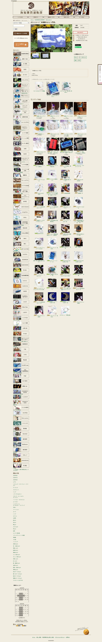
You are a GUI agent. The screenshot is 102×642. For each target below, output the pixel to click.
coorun (14, 283)
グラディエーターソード (53, 288)
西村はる (15, 404)
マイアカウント (21, 20)
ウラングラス (16, 82)
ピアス (14, 482)
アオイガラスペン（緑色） (41, 316)
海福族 (14, 537)
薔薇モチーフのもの (17, 578)
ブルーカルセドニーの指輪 (39, 91)
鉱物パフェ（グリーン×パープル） (41, 117)
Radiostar (15, 446)
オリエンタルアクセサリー (19, 109)
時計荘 (14, 362)
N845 (14, 241)
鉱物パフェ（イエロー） (68, 117)
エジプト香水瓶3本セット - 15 (54, 207)
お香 (14, 151)
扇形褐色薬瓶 (67, 193)
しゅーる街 (15, 325)
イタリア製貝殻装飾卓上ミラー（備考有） (52, 235)
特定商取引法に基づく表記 (81, 40)
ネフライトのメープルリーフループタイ (66, 275)
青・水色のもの (16, 546)
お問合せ (66, 17)
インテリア (15, 541)
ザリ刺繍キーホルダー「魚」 (53, 275)
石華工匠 (15, 330)
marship (14, 415)
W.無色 (14, 468)
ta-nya (14, 336)
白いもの (15, 561)
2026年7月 (15, 477)
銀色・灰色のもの (17, 567)
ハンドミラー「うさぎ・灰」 (67, 221)
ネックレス (15, 487)
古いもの (15, 77)
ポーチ (14, 511)
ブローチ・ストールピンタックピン (18, 497)
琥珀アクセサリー (17, 98)
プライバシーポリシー (60, 637)
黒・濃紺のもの (16, 563)
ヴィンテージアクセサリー (19, 87)
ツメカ (14, 357)
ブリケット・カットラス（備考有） (40, 166)
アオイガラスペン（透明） (80, 303)
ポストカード (49, 19)
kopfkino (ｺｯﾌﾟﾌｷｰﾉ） (17, 299)
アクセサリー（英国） (18, 114)
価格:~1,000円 (77, 60)
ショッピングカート (81, 17)
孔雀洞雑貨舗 (16, 278)
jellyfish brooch (40, 233)
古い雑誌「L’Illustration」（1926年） (80, 152)
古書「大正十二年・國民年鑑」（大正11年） (53, 152)
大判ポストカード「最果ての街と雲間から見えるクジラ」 (66, 152)
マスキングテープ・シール (19, 161)
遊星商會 (15, 441)
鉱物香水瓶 (15, 119)
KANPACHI (15, 262)
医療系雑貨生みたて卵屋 (18, 225)
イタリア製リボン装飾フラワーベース (66, 289)
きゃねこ (15, 272)
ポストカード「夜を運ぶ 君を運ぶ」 (66, 91)
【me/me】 (15, 436)
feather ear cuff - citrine (41, 194)
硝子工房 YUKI (16, 251)
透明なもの (15, 569)
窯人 (14, 246)
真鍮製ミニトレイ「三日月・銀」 (53, 302)
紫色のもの (15, 552)
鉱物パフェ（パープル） (55, 117)
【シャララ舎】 (16, 320)
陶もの (14, 524)
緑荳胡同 (15, 452)
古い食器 (15, 66)
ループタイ (15, 501)
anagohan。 (15, 214)
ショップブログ (51, 17)
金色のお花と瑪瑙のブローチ (67, 235)
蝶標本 (14, 177)
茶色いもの (15, 558)
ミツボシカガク (16, 425)
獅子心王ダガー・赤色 (79, 275)
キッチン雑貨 (16, 145)
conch (14, 304)
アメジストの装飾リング (53, 180)
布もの (14, 522)
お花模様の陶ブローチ (67, 180)
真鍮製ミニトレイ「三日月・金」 (66, 302)
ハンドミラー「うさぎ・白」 (41, 275)
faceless (14, 462)
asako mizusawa (16, 209)
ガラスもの (15, 526)
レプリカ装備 (16, 167)
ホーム (20, 17)
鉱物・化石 (15, 61)
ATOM (24, 625)
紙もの (14, 520)
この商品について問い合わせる (81, 35)
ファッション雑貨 (17, 140)
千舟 (14, 351)
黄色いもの (15, 548)
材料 (14, 531)
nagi (14, 378)
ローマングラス (16, 124)
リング (14, 491)
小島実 (14, 293)
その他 (14, 539)
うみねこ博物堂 (16, 235)
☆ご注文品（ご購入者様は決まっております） (21, 470)
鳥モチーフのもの (17, 571)
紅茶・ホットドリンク (18, 72)
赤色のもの (15, 543)
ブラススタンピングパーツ (19, 198)
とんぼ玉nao (15, 367)
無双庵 (14, 431)
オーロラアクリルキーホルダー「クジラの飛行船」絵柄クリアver (52, 194)
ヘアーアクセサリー (17, 494)
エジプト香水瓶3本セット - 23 (80, 289)
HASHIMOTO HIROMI (18, 394)
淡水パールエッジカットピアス (55, 134)
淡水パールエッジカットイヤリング (41, 152)
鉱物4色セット (41, 134)
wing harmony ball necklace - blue (66, 261)
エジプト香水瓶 (16, 188)
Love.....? (15, 457)
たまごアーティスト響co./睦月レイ (20, 341)
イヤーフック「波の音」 (54, 316)
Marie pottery (15, 420)
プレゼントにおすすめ (18, 580)
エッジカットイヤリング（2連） (68, 134)
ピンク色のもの (16, 554)
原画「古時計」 (78, 247)
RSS (18, 625)
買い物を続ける (81, 38)
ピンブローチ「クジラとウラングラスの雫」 (39, 289)
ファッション (16, 509)
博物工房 (15, 388)
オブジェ (15, 516)
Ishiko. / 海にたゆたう (17, 219)
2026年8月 (15, 475)
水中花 (14, 204)
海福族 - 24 (80, 193)
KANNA (15, 256)
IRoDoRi (15, 230)
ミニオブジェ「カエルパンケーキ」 (79, 166)
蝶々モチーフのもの (17, 573)
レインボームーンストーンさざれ (40, 248)
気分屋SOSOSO (16, 267)
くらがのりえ (16, 288)
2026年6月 (15, 479)
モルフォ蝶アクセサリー (18, 103)
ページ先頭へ (86, 632)
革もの (14, 528)
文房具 (14, 156)
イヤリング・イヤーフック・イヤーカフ (20, 485)
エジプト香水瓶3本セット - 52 (41, 207)
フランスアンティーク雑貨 (19, 535)
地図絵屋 (15, 346)
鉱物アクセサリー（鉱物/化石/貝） (20, 93)
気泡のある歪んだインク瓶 (80, 235)
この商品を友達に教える (81, 37)
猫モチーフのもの (17, 576)
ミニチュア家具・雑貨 (18, 193)
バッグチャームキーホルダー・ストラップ (19, 504)
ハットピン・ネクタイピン (19, 499)
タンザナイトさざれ (80, 207)
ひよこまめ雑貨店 (17, 410)
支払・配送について (35, 17)
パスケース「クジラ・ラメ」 (53, 261)
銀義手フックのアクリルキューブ (40, 221)
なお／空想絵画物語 (17, 373)
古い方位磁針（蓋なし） (67, 167)
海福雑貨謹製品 (16, 56)
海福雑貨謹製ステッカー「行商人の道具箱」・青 (79, 221)
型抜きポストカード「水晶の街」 (53, 166)
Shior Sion (15, 309)
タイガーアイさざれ (41, 180)
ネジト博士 (15, 383)
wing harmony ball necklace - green (79, 261)
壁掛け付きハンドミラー (67, 207)
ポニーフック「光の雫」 (54, 248)
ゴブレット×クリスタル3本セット (81, 117)
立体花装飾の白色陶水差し (54, 221)
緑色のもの (15, 550)
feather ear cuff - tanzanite (80, 180)
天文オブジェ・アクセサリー (19, 130)
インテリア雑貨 (16, 135)
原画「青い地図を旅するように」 (39, 261)
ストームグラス (16, 182)
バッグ (14, 513)
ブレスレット (16, 489)
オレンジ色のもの (17, 556)
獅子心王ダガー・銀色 (66, 248)
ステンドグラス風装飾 (18, 172)
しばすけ (15, 314)
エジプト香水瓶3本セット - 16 (41, 303)
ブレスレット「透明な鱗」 (65, 315)
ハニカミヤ (15, 399)
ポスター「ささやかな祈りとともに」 (53, 96)
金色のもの (15, 565)
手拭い (14, 507)
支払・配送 (38, 637)
